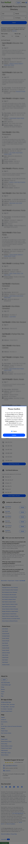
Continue (14, 435)
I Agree (15, 431)
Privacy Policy (10, 414)
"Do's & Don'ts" (13, 423)
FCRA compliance (10, 421)
